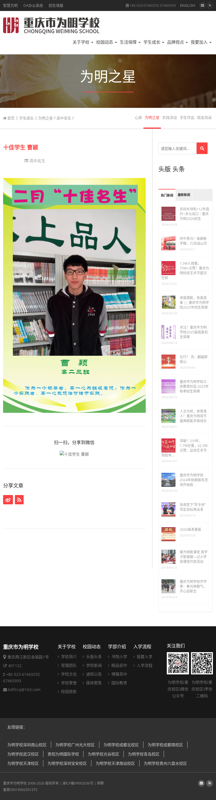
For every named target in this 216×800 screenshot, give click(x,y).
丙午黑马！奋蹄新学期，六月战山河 (193, 241)
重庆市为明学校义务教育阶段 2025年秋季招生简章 (194, 386)
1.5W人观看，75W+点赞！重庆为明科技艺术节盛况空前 (185, 270)
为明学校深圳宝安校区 (67, 763)
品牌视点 (176, 42)
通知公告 (93, 674)
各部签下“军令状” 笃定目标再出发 (193, 507)
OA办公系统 (33, 5)
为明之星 (45, 118)
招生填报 (56, 5)
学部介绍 (117, 646)
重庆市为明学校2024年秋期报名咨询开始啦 (194, 480)
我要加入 (200, 42)
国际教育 (118, 682)
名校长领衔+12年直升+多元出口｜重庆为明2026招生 (194, 214)
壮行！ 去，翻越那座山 (194, 359)
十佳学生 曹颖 (20, 147)
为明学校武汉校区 (23, 754)
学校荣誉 (68, 682)
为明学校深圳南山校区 (27, 744)
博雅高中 (118, 674)
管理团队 (68, 665)
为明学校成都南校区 (165, 744)
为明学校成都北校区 (121, 744)
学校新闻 (93, 665)
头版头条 (93, 656)
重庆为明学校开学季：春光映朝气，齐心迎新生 (193, 586)
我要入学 (144, 656)
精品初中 (118, 665)
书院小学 (118, 656)
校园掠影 (68, 691)
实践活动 (169, 117)
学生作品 (187, 117)
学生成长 (152, 42)
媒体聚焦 (93, 682)
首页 (10, 118)
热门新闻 (167, 195)
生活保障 (129, 42)
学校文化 (68, 674)
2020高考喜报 (190, 529)
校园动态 (105, 42)
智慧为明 (10, 5)
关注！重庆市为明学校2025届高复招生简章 (194, 332)
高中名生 (64, 118)
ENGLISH (187, 5)
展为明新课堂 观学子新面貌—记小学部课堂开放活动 (194, 557)
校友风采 (204, 117)
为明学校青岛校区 (143, 754)
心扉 (138, 117)
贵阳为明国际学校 (63, 754)
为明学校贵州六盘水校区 (165, 763)
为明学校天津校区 (23, 763)
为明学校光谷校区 (103, 754)
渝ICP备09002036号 (77, 783)
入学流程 (142, 646)
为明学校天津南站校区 (115, 763)
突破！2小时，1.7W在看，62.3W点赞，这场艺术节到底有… (184, 448)
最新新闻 (184, 195)
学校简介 (68, 656)
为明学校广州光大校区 (75, 744)
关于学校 (82, 42)
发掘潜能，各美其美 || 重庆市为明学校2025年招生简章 (194, 302)
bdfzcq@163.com (24, 689)
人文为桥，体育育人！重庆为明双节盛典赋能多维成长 (193, 416)
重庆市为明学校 (15, 783)
